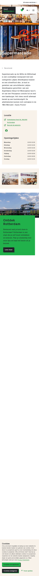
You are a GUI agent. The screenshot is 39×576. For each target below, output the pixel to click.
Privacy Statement (23, 560)
